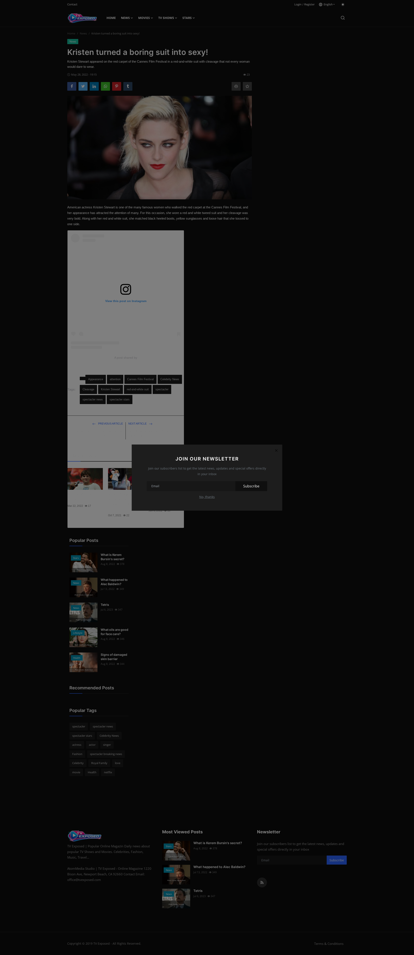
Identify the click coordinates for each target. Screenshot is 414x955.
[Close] (276, 451)
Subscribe (251, 486)
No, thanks (207, 497)
